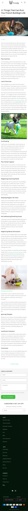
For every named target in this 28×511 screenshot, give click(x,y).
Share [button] (4, 39)
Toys (4, 432)
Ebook (4, 464)
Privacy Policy (6, 482)
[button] (2, 2)
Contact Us (5, 475)
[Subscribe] (23, 410)
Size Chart (5, 452)
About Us (5, 478)
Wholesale (5, 455)
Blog (4, 485)
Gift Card (5, 468)
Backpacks (5, 429)
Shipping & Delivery (7, 458)
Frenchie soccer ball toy (19, 100)
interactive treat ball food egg (16, 252)
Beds (4, 435)
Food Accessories (6, 438)
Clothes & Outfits (6, 423)
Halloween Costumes (7, 426)
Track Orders (5, 449)
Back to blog (14, 364)
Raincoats (5, 441)
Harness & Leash (6, 420)
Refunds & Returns (7, 461)
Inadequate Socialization (7, 290)
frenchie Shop (16, 509)
